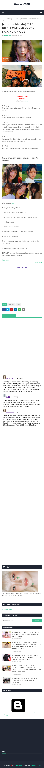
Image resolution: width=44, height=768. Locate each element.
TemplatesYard (18, 765)
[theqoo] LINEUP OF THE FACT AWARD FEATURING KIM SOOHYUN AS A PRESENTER (25, 680)
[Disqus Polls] (22, 346)
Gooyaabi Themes (35, 765)
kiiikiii (8, 19)
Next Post (38, 263)
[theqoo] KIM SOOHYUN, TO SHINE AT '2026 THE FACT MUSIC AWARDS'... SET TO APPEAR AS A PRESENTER (26, 657)
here (26, 101)
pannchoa (7, 36)
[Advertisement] (22, 285)
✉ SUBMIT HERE (7, 609)
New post (5, 260)
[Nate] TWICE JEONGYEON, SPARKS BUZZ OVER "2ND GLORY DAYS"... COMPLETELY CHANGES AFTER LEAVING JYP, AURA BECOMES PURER (26, 646)
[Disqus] (22, 401)
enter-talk (11, 304)
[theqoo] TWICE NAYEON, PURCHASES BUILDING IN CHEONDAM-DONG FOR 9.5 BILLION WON (26, 634)
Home (3, 19)
